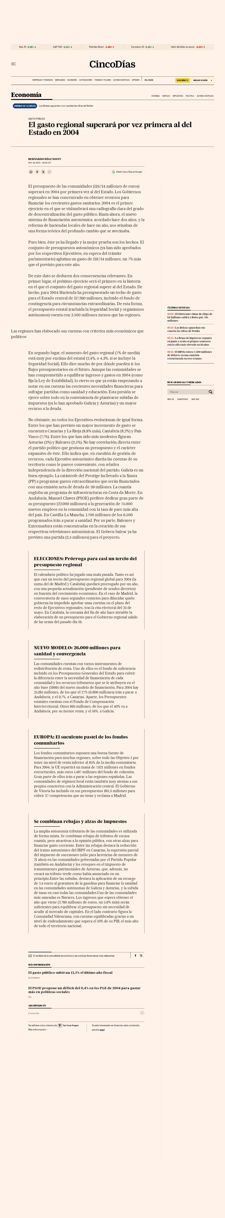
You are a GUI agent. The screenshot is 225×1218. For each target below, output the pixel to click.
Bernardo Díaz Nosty (44, 159)
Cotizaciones (85, 80)
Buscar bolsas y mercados (184, 382)
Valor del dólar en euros (182, 47)
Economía (72, 80)
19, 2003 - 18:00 (39, 163)
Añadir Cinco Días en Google (129, 172)
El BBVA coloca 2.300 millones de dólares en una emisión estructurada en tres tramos (189, 355)
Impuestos (178, 96)
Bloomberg (34, 978)
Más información (37, 1029)
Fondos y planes (103, 80)
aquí (102, 1029)
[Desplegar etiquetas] (142, 1012)
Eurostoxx (182, 399)
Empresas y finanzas (43, 80)
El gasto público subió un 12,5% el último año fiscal (70, 972)
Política (190, 96)
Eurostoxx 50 (137, 47)
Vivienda (155, 96)
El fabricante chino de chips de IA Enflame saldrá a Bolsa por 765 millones (189, 317)
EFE (29, 997)
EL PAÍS (147, 79)
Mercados (60, 80)
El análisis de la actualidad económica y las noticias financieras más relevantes (73, 955)
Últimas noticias (121, 80)
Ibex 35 (22, 47)
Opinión (135, 80)
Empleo (166, 96)
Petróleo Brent (96, 47)
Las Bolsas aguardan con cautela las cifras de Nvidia (66, 105)
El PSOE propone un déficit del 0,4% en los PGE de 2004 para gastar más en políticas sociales (84, 990)
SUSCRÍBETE (182, 80)
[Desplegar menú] (13, 64)
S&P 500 (57, 47)
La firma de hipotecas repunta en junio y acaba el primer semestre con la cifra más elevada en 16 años (189, 341)
